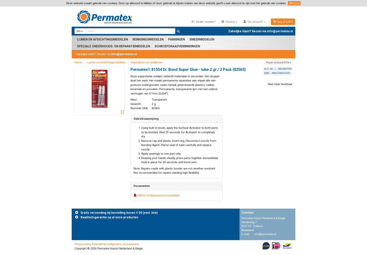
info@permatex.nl (280, 31)
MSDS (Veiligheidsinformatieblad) (158, 195)
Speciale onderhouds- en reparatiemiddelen (113, 46)
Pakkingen (176, 39)
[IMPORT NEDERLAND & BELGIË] (183, 13)
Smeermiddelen (201, 39)
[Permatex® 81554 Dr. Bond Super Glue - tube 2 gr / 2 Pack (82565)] (100, 91)
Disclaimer (100, 244)
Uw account (254, 21)
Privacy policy (83, 244)
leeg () (284, 21)
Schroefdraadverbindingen (177, 46)
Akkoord (294, 3)
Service (230, 21)
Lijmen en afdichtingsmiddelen (102, 39)
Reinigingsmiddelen (148, 39)
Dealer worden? (205, 21)
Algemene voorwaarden (124, 244)
